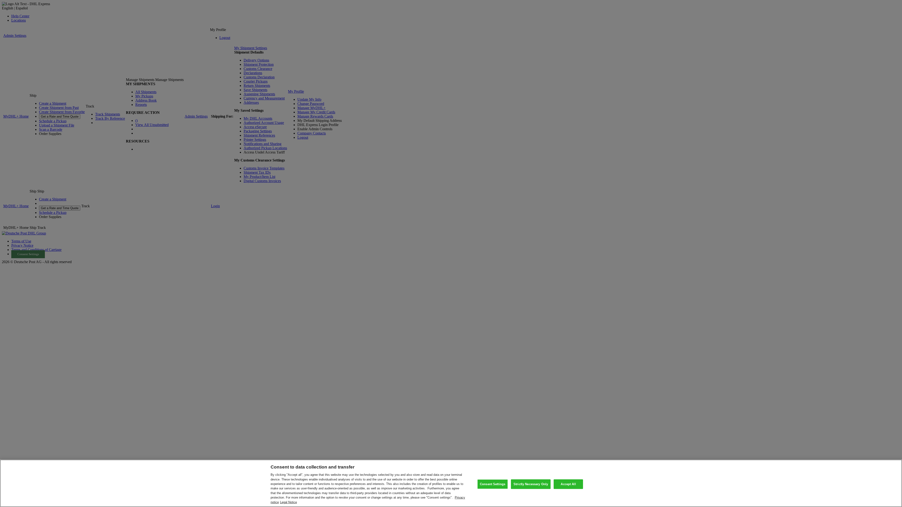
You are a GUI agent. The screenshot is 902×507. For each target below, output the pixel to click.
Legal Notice (288, 502)
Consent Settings (492, 484)
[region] (451, 483)
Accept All (568, 484)
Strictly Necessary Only (530, 484)
